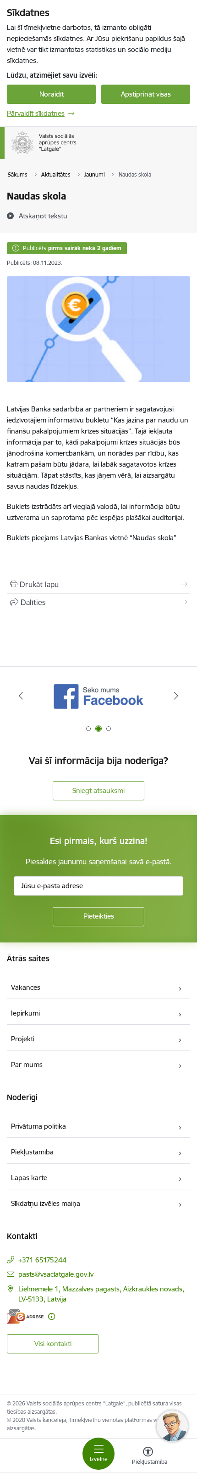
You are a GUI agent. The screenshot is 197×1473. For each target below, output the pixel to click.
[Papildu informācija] (51, 1316)
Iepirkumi (25, 1013)
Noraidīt (51, 94)
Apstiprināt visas (146, 94)
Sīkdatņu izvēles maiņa (45, 1203)
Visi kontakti (52, 1343)
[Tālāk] (176, 695)
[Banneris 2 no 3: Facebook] (98, 695)
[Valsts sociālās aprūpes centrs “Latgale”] (78, 153)
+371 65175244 (42, 1260)
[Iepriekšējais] (21, 695)
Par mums (27, 1064)
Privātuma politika (38, 1126)
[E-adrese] (25, 1316)
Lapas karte (29, 1177)
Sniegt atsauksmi (98, 790)
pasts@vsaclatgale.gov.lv (55, 1274)
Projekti (22, 1038)
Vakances (25, 987)
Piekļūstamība (32, 1152)
